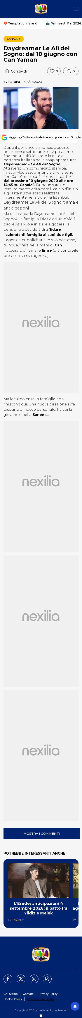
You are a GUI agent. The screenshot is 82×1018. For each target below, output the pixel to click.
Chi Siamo (10, 993)
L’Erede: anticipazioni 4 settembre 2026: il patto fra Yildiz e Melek (38, 908)
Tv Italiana (11, 82)
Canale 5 (13, 38)
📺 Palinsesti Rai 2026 (63, 23)
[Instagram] (31, 976)
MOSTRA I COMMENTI (42, 834)
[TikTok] (44, 976)
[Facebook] (5, 976)
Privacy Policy (48, 993)
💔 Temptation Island (20, 23)
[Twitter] (18, 976)
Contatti (28, 993)
